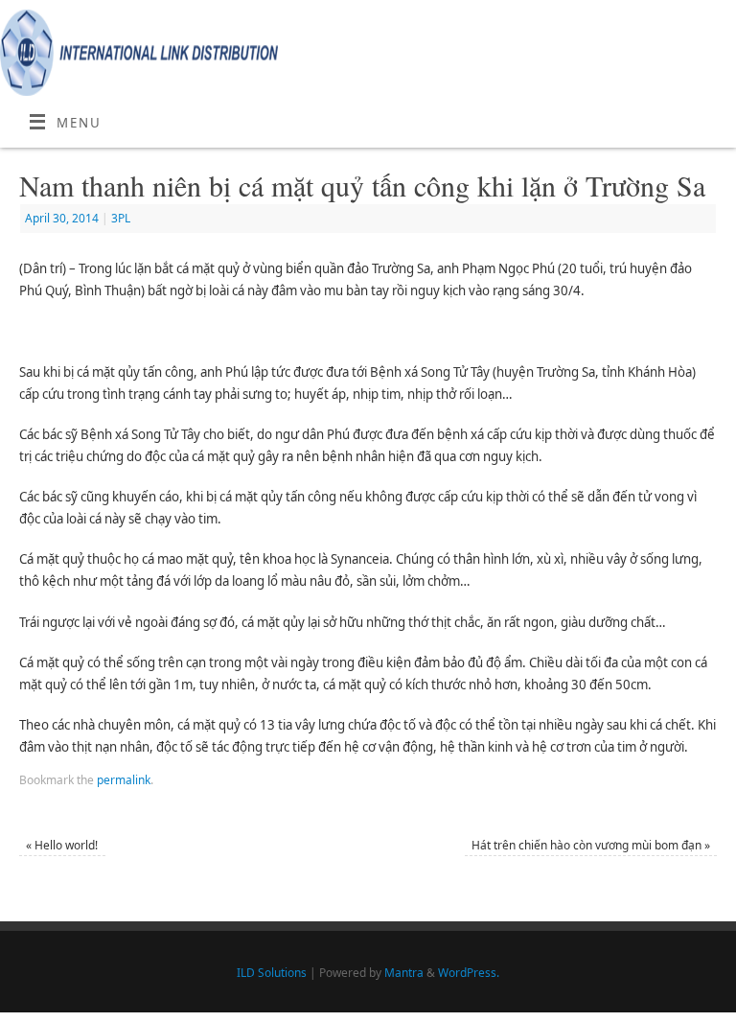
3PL (120, 218)
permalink (123, 780)
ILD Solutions (272, 972)
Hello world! (62, 845)
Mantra (404, 972)
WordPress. (468, 972)
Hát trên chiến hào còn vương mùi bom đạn (591, 845)
